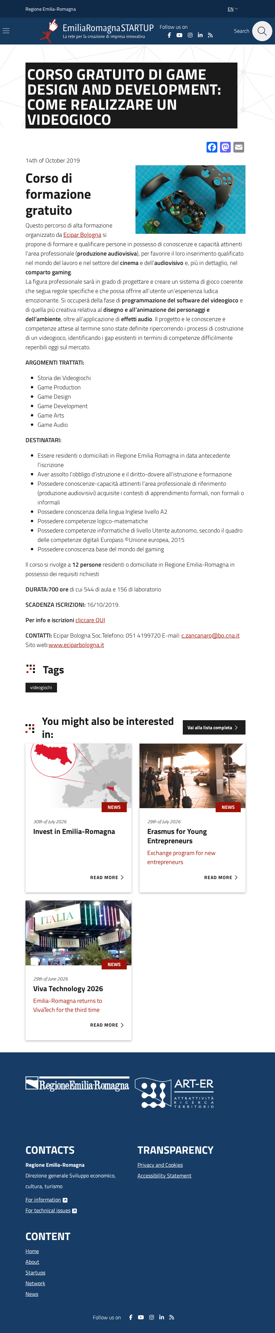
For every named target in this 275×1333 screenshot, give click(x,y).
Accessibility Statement (164, 1175)
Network (35, 1283)
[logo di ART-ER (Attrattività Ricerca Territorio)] (174, 1092)
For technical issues (47, 1210)
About (32, 1262)
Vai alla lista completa (209, 727)
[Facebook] (169, 35)
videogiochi (41, 687)
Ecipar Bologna (82, 234)
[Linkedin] (200, 35)
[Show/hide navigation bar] (6, 30)
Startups (35, 1272)
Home (32, 1251)
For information (43, 1200)
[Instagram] (190, 35)
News (31, 1294)
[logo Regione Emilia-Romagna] (77, 1083)
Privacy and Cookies (160, 1165)
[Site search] (262, 31)
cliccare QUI (90, 620)
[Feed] (210, 35)
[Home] (98, 30)
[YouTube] (179, 35)
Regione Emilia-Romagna (50, 8)
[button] (233, 9)
